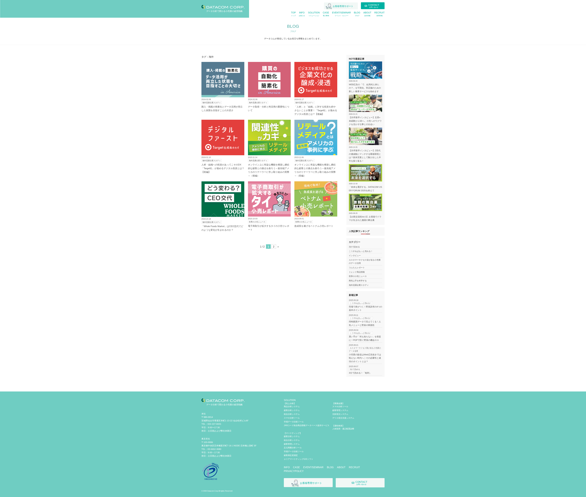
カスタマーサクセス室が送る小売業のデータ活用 (365, 261)
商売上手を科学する (358, 281)
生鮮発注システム (340, 414)
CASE (296, 467)
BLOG (330, 467)
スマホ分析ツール (292, 418)
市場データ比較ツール (294, 422)
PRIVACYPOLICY (294, 471)
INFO (287, 467)
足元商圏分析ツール (293, 448)
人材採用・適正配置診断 (343, 429)
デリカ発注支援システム (343, 418)
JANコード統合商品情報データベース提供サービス (306, 425)
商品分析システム (292, 406)
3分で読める (354, 247)
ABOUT (341, 467)
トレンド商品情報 (357, 272)
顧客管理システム (292, 444)
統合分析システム (292, 414)
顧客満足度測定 (291, 455)
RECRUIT (354, 467)
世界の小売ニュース (358, 276)
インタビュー (355, 255)
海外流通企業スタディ (359, 285)
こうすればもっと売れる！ (361, 251)
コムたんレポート (357, 267)
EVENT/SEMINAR (313, 467)
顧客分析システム (292, 410)
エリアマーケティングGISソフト (298, 459)
